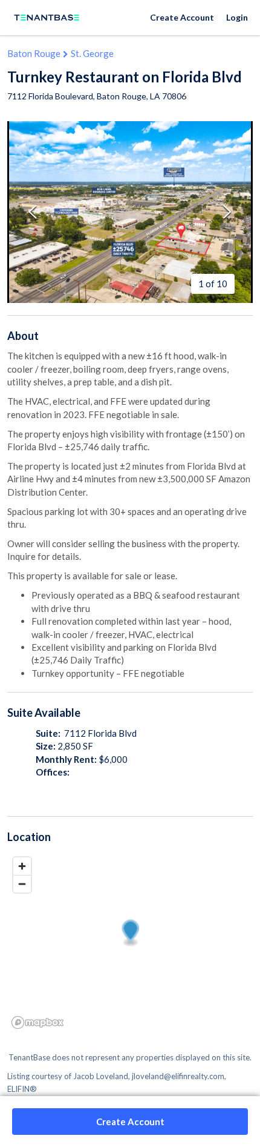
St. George (92, 53)
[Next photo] (227, 212)
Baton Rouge (33, 53)
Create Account (182, 17)
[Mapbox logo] (37, 1022)
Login (237, 17)
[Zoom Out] (22, 884)
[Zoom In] (22, 866)
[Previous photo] (32, 212)
